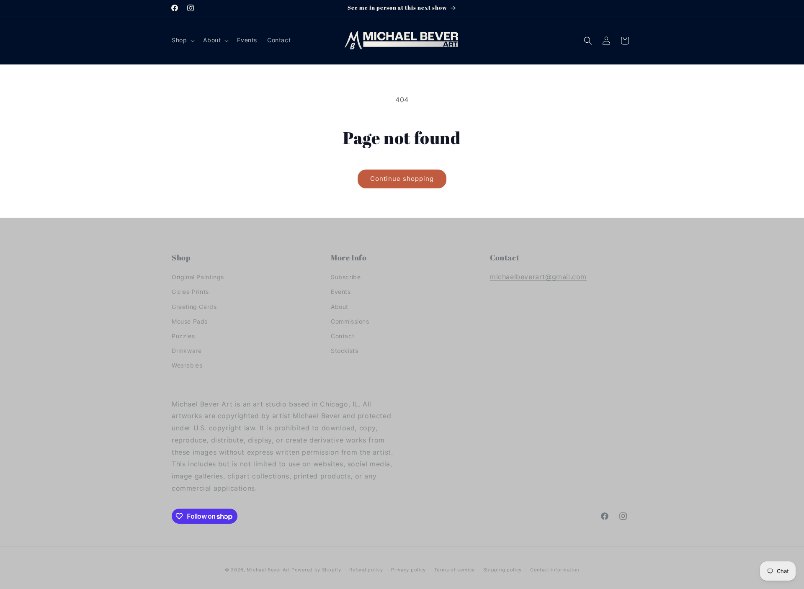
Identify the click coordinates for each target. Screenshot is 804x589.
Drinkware (186, 350)
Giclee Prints (190, 291)
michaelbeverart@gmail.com (538, 277)
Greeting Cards (194, 306)
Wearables (187, 365)
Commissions (350, 321)
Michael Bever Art (268, 570)
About (339, 306)
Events (341, 291)
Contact (342, 336)
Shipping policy (502, 570)
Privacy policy (408, 570)
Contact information (554, 570)
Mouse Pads (190, 321)
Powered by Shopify (316, 570)
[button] (182, 40)
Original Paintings (198, 276)
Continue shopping (402, 179)
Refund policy (366, 570)
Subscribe (346, 276)
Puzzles (183, 336)
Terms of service (454, 570)
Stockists (344, 350)
